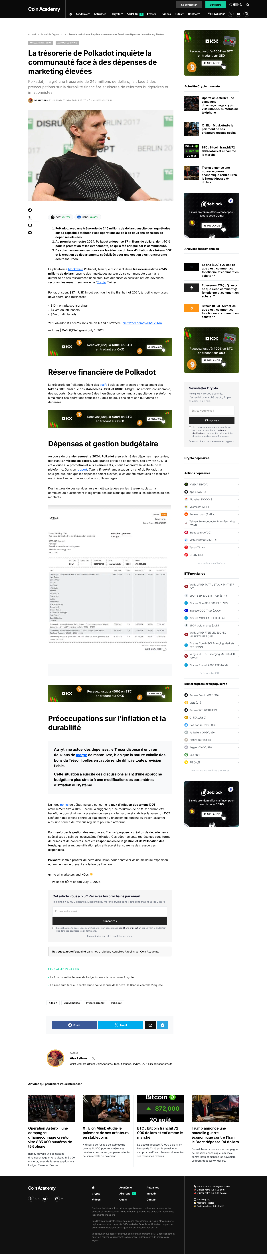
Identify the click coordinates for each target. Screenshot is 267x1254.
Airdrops (127, 1193)
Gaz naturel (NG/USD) (202, 725)
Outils (123, 1199)
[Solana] (191, 267)
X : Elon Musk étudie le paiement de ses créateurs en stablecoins (219, 129)
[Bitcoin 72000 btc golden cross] (191, 151)
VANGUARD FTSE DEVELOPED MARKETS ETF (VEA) (207, 634)
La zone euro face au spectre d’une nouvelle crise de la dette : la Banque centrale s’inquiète (106, 985)
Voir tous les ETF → (212, 673)
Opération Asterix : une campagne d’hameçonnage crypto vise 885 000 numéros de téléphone (220, 105)
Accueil (32, 34)
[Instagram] (246, 13)
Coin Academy (44, 9)
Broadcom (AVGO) (200, 532)
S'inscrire (215, 4)
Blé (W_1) (194, 762)
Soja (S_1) (195, 754)
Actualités (153, 1187)
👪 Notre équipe (202, 1199)
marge (81, 755)
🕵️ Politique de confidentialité (209, 1206)
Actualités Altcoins (41, 43)
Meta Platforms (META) (203, 539)
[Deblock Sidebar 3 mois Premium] (211, 215)
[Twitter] (231, 13)
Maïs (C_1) (195, 702)
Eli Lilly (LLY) (197, 554)
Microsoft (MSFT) (199, 506)
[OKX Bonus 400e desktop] (110, 347)
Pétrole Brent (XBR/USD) (204, 695)
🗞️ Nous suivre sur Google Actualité (212, 1186)
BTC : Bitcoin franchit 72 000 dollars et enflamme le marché (219, 151)
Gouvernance (72, 1002)
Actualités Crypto (50, 34)
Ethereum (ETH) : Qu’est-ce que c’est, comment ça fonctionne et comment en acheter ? (220, 290)
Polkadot (116, 1002)
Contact (151, 1199)
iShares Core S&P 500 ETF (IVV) (208, 603)
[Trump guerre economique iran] (191, 173)
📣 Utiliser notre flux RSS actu (209, 1189)
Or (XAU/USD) (197, 717)
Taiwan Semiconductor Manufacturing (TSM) (212, 523)
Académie (125, 1187)
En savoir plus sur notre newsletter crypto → (110, 936)
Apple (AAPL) (197, 491)
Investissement (95, 1002)
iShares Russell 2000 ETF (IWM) (208, 665)
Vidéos (96, 1199)
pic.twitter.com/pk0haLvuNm (142, 323)
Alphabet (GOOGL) (200, 499)
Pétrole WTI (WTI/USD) (203, 710)
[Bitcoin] (191, 308)
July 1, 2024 (96, 330)
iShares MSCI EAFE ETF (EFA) (207, 618)
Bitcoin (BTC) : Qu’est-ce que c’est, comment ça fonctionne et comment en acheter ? (220, 311)
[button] (235, 4)
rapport (82, 469)
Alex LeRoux (79, 1058)
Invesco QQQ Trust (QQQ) (205, 610)
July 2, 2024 (91, 882)
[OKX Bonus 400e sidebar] (211, 52)
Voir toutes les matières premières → (211, 770)
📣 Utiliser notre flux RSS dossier (210, 1193)
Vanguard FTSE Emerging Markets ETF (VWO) (212, 655)
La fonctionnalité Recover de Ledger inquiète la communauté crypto (92, 977)
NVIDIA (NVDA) (198, 484)
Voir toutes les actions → (212, 562)
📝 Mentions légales (204, 1202)
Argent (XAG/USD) (200, 747)
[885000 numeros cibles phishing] (191, 103)
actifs (103, 384)
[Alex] (55, 1058)
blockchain (75, 269)
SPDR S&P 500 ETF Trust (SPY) (208, 595)
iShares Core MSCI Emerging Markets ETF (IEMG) (211, 645)
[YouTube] (238, 13)
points (64, 804)
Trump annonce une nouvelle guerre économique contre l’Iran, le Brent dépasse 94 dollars (220, 175)
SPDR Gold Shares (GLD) (204, 625)
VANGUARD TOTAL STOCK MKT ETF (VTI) (211, 586)
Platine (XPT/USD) (200, 739)
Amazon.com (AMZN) (202, 514)
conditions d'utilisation (130, 928)
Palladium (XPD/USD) (202, 732)
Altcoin (53, 1002)
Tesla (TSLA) (197, 547)
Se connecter (189, 4)
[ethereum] (191, 287)
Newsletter (218, 13)
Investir (151, 1193)
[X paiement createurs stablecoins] (191, 129)
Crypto (101, 282)
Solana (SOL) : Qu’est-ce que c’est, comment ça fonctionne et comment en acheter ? (220, 270)
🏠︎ (93, 1187)
